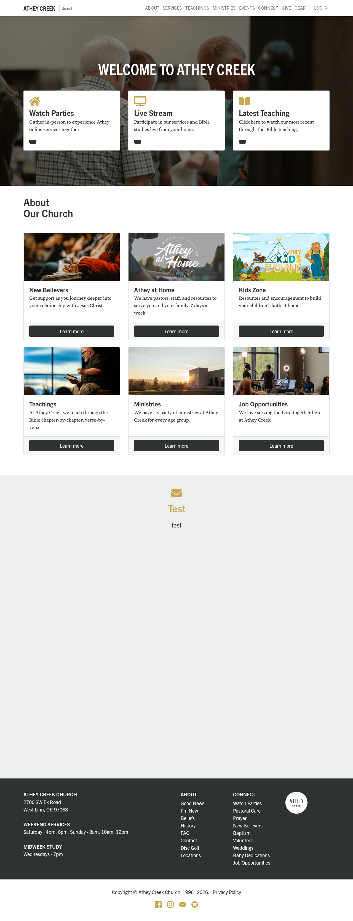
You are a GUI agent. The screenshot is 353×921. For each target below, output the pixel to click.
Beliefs (188, 818)
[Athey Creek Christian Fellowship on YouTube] (183, 904)
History (188, 825)
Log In (321, 7)
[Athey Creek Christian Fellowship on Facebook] (159, 904)
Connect (268, 7)
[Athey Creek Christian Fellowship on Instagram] (171, 904)
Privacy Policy (227, 892)
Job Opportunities (251, 862)
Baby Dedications (251, 855)
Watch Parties (247, 803)
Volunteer (243, 840)
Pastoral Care (247, 810)
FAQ (185, 833)
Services (172, 7)
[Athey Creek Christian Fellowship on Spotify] (194, 904)
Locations (191, 855)
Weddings (243, 848)
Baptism (242, 833)
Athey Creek (39, 8)
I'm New (189, 810)
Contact (189, 840)
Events (247, 7)
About (152, 7)
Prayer (240, 818)
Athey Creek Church (50, 794)
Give (286, 7)
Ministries (224, 7)
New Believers (248, 825)
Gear (300, 7)
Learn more (72, 331)
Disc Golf (190, 848)
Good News (192, 803)
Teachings (197, 7)
